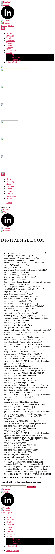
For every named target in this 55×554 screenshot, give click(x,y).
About (9, 52)
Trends (9, 43)
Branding (10, 36)
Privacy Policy (12, 62)
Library (9, 48)
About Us (16, 55)
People (9, 45)
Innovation (10, 40)
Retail (8, 38)
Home (9, 33)
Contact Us (16, 60)
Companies (11, 50)
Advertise (16, 57)
